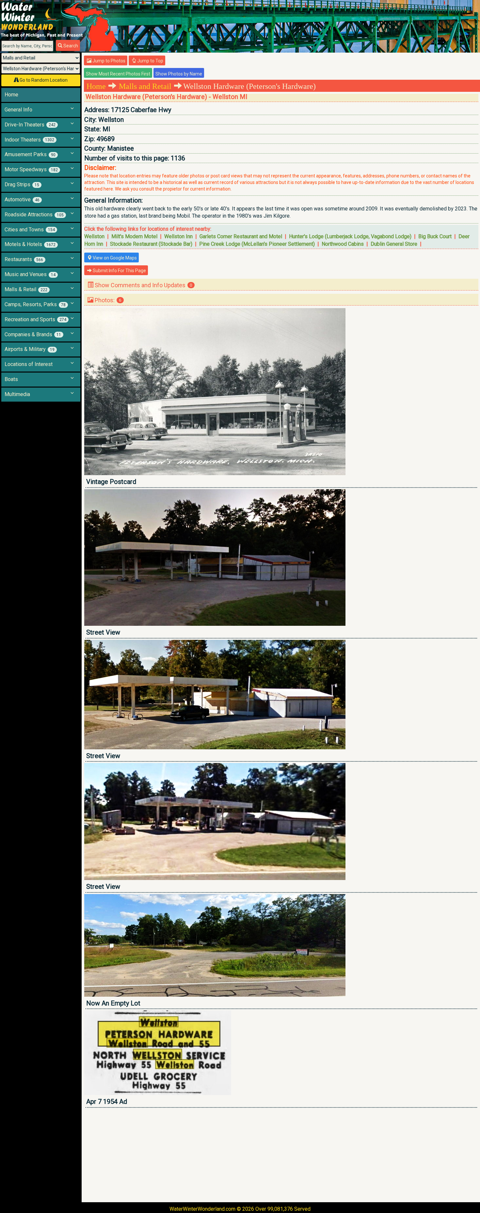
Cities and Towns (30, 229)
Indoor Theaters (29, 140)
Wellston (94, 236)
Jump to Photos (108, 60)
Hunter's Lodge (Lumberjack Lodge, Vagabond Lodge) (350, 236)
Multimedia (17, 394)
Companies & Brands (33, 334)
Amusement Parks (30, 154)
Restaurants (24, 259)
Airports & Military (30, 349)
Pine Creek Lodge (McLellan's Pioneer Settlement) (257, 244)
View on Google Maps (114, 257)
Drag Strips (22, 184)
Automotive (22, 199)
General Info (18, 110)
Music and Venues (30, 274)
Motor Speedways (31, 169)
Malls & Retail (26, 289)
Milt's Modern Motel (134, 236)
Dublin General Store (394, 244)
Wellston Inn (178, 236)
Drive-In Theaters (30, 125)
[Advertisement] (280, 1155)
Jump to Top (149, 60)
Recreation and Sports (35, 319)
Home (11, 94)
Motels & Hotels (30, 244)
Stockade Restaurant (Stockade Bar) (151, 244)
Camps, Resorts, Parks (35, 304)
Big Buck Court (435, 236)
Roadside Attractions (34, 214)
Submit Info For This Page (119, 270)
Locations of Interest (29, 364)
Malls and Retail (145, 86)
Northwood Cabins (343, 244)
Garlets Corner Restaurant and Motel (241, 236)
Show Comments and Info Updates (142, 285)
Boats (11, 379)
